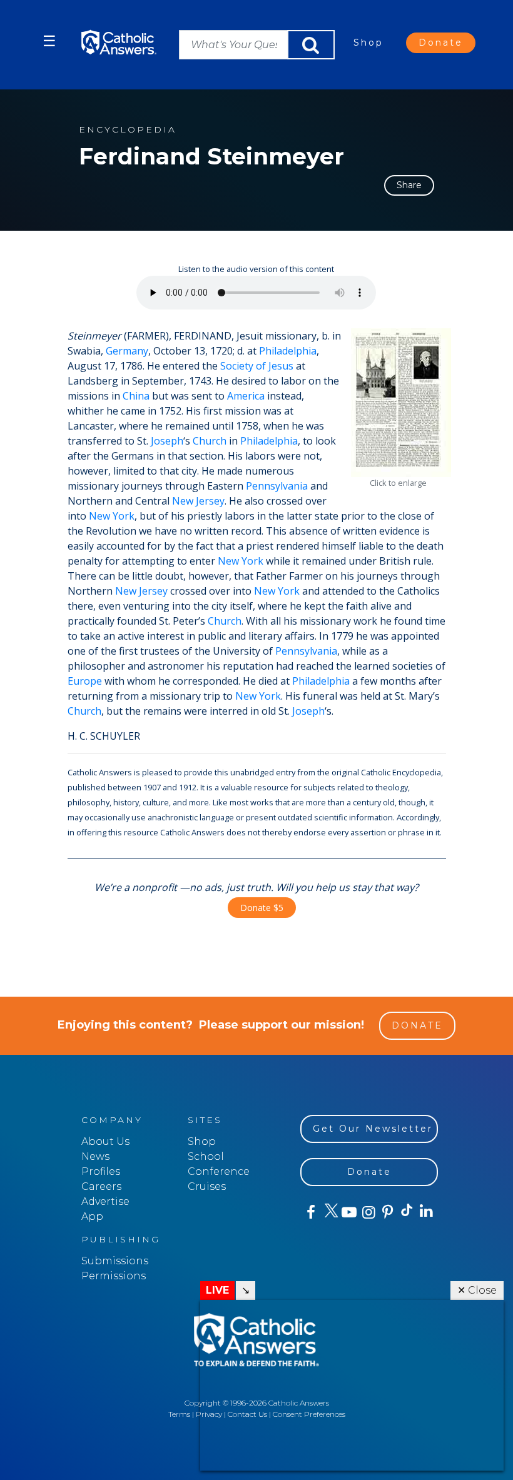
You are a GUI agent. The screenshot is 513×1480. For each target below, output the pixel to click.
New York (112, 516)
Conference (219, 1171)
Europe (85, 681)
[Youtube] (348, 1212)
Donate (441, 42)
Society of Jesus (256, 366)
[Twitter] (329, 1212)
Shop (368, 42)
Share (409, 185)
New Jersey (198, 501)
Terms (179, 1414)
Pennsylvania (277, 486)
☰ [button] (49, 41)
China (136, 396)
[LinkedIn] (425, 1212)
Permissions (113, 1276)
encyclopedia (127, 129)
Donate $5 (261, 908)
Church (209, 441)
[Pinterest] (387, 1212)
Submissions (114, 1261)
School (206, 1156)
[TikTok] (406, 1212)
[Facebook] (310, 1212)
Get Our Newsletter (373, 1128)
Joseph (167, 441)
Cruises (207, 1186)
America (246, 396)
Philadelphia (288, 351)
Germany (127, 351)
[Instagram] (367, 1212)
